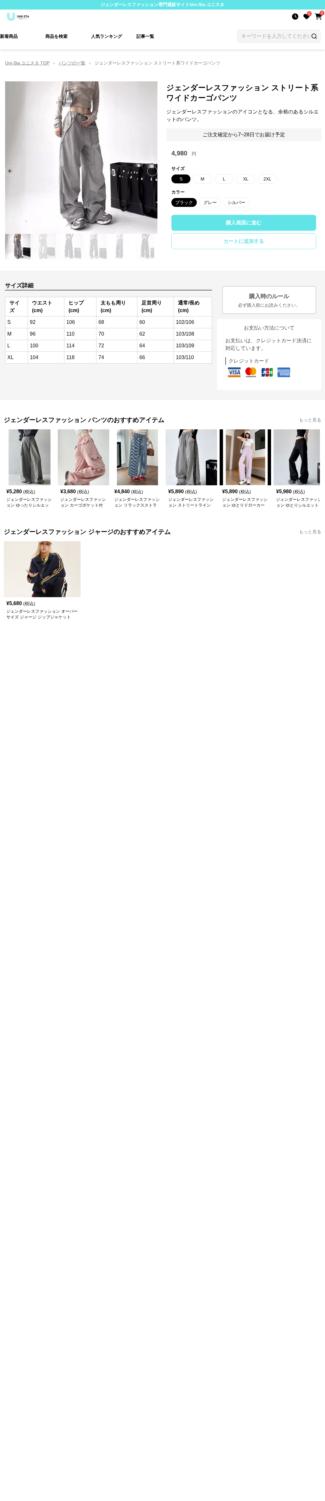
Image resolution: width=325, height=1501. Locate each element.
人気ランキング (106, 36)
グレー (210, 202)
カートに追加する (243, 241)
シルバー (236, 202)
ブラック (184, 202)
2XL (267, 178)
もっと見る (310, 419)
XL (246, 178)
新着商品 (9, 36)
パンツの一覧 (72, 62)
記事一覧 (145, 36)
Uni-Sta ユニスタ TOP (27, 62)
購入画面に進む (244, 222)
